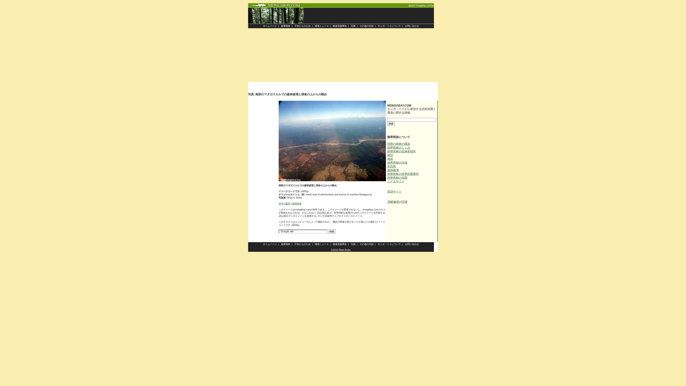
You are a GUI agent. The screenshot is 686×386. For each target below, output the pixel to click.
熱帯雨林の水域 (397, 162)
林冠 (390, 155)
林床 (390, 158)
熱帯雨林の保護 (397, 177)
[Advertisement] (343, 55)
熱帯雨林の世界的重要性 (403, 173)
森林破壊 (297, 203)
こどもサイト (395, 181)
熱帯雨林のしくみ (398, 147)
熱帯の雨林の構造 (398, 143)
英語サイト (394, 191)
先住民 (391, 166)
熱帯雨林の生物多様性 (401, 151)
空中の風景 (284, 203)
